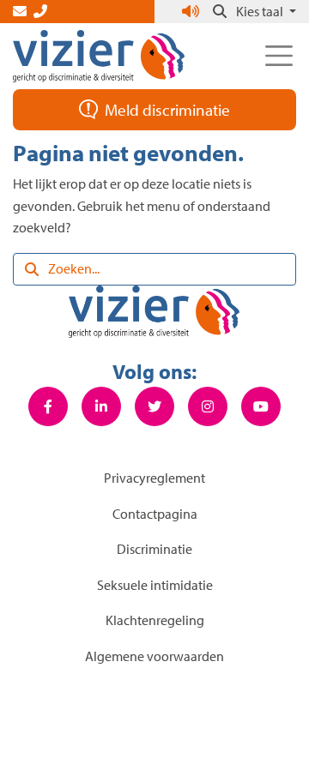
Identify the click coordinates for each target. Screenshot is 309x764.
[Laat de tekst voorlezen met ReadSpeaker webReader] (192, 11)
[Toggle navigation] (279, 56)
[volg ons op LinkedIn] (101, 406)
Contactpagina (154, 513)
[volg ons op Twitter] (154, 406)
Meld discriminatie (167, 109)
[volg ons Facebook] (48, 406)
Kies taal (261, 11)
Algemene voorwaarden (154, 656)
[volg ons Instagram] (207, 406)
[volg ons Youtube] (261, 406)
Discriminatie (154, 548)
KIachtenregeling (155, 620)
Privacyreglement (154, 477)
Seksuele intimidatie (155, 584)
